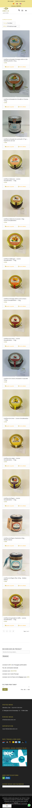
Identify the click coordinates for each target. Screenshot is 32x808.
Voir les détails (22, 66)
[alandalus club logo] (13, 10)
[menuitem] (10, 1)
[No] (30, 802)
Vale (7, 805)
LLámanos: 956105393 (16, 6)
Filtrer (5, 689)
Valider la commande (20, 1)
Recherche (5, 656)
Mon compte (10, 1)
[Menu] (22, 10)
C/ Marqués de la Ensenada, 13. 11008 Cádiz (15, 710)
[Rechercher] (18, 10)
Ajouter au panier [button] (10, 66)
